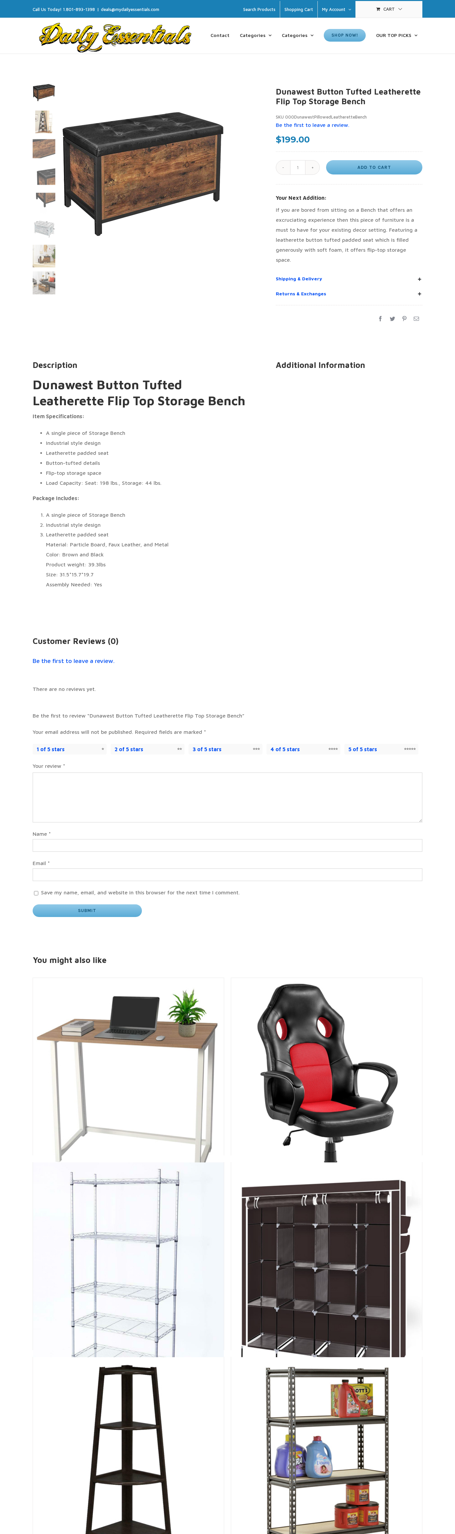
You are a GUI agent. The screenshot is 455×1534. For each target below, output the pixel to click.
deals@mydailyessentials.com (130, 9)
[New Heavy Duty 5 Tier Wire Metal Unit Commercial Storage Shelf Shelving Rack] (128, 1222)
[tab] (349, 278)
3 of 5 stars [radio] (207, 749)
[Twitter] (392, 319)
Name (42, 834)
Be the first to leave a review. (74, 660)
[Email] (416, 319)
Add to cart (374, 167)
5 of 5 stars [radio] (362, 749)
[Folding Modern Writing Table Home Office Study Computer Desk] (128, 1037)
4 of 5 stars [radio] (285, 749)
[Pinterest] (404, 319)
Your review (49, 766)
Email (41, 863)
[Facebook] (380, 319)
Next (251, 191)
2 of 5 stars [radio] (129, 749)
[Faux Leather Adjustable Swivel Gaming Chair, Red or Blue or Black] (326, 1037)
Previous (65, 191)
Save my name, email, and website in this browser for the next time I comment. (140, 892)
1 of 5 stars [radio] (51, 749)
